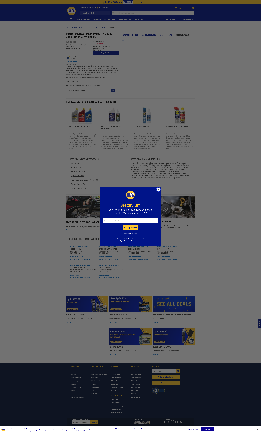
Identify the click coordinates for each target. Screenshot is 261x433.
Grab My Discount (130, 227)
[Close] (257, 429)
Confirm (207, 429)
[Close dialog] (158, 189)
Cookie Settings (193, 429)
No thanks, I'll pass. (130, 233)
